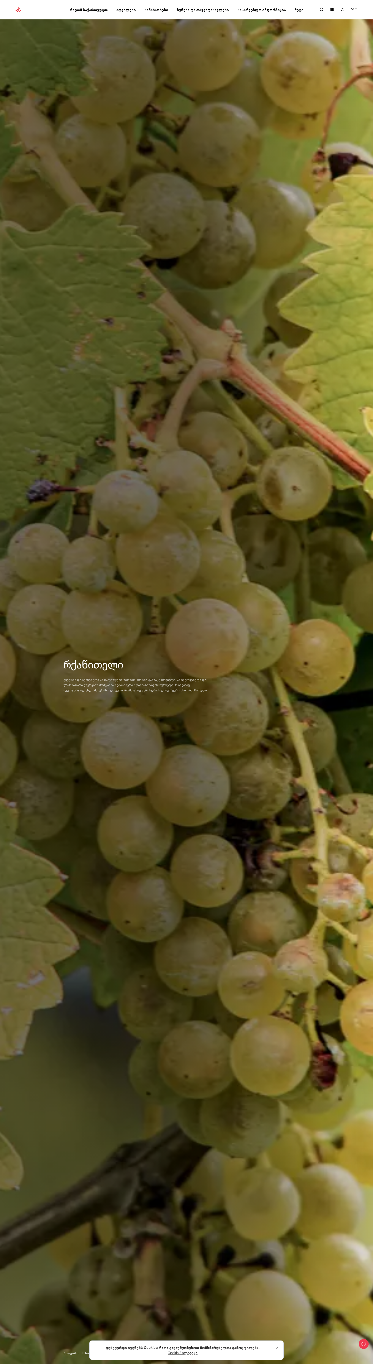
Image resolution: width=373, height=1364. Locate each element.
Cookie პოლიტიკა (183, 1353)
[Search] (321, 9)
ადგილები (126, 10)
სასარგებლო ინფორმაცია (261, 10)
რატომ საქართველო (89, 10)
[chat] (364, 1344)
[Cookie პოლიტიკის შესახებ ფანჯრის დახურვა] (277, 1348)
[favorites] (342, 9)
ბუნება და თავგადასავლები (203, 10)
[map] (332, 9)
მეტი (298, 10)
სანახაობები (156, 10)
